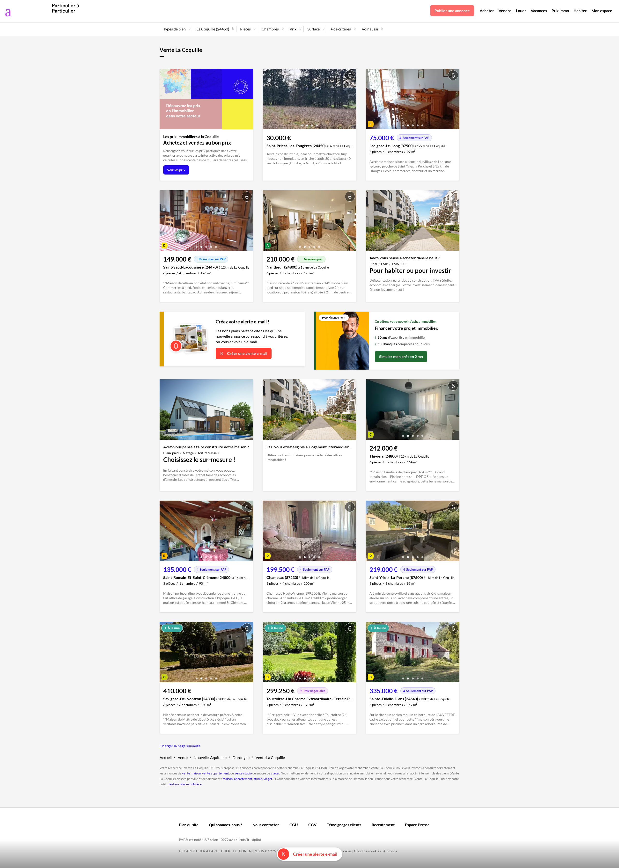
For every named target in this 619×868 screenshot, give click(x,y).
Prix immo (560, 10)
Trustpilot (253, 840)
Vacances (539, 10)
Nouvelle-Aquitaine (210, 757)
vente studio (243, 773)
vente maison (191, 773)
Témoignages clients (344, 824)
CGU (293, 824)
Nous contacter (265, 824)
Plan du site (189, 824)
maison (228, 779)
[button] (302, 124)
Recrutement (383, 824)
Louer (521, 10)
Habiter (580, 10)
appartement (243, 779)
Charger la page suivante (180, 746)
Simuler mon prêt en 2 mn (401, 356)
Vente (183, 757)
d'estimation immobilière (185, 784)
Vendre (505, 10)
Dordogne (241, 757)
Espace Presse (417, 824)
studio (258, 779)
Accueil (166, 757)
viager (275, 773)
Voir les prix (176, 170)
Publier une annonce (452, 10)
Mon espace (601, 10)
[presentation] (268, 100)
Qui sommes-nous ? (225, 824)
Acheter (487, 10)
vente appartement (215, 773)
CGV (312, 824)
